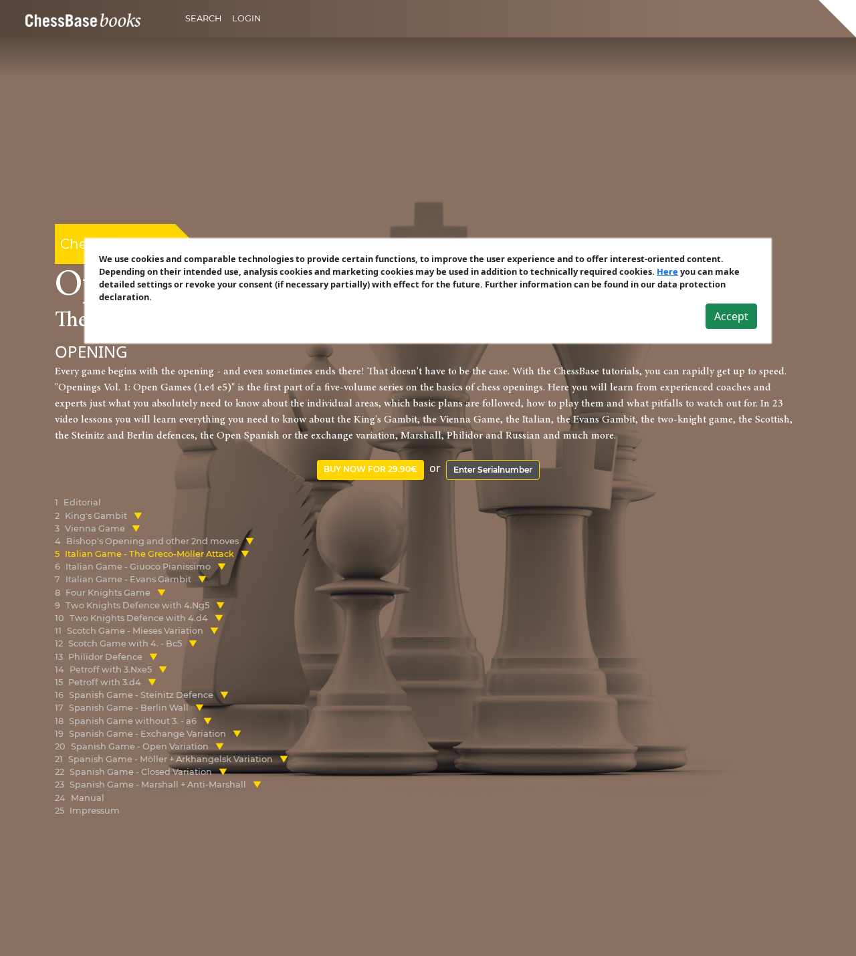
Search (203, 18)
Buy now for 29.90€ (370, 469)
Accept (731, 316)
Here (667, 271)
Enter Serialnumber (492, 470)
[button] (138, 515)
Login (246, 18)
